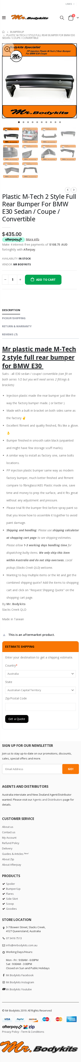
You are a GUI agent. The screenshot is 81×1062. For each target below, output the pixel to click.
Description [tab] (11, 310)
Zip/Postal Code (16, 698)
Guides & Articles (15, 854)
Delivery (7, 848)
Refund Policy (10, 843)
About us (7, 827)
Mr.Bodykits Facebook (20, 975)
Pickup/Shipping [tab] (14, 318)
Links (69, 3)
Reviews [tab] (9, 334)
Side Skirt (12, 899)
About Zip (8, 859)
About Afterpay (11, 864)
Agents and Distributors (48, 799)
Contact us (8, 832)
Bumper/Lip (17, 32)
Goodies (11, 909)
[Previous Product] (68, 190)
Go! (70, 769)
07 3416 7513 (14, 938)
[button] (19, 122)
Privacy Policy (10, 1032)
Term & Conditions (32, 1032)
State (8, 682)
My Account (9, 837)
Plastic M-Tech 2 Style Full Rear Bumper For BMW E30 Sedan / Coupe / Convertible (39, 207)
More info (32, 239)
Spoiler (10, 884)
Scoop (10, 904)
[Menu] (4, 17)
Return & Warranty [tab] (17, 326)
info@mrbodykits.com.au (21, 945)
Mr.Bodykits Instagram (20, 982)
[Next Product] (74, 190)
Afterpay (29, 249)
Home (3, 32)
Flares (10, 894)
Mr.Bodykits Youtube (19, 989)
